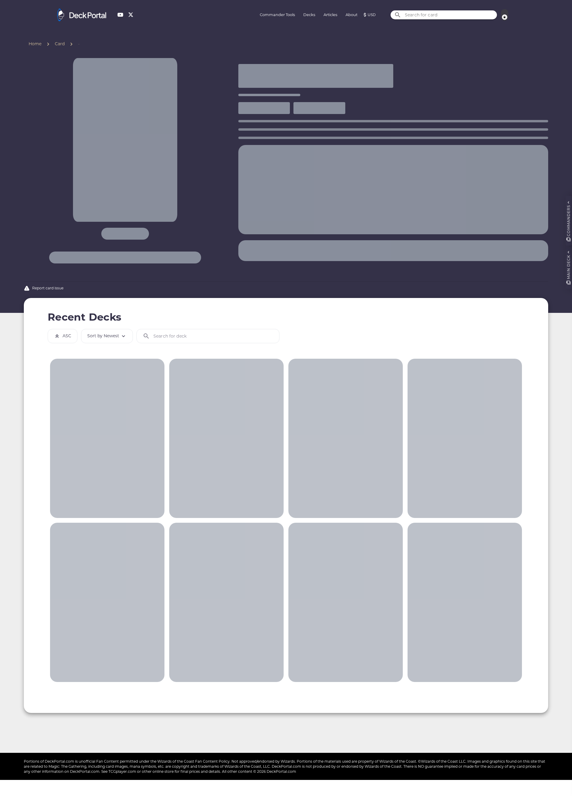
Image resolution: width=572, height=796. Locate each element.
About (352, 15)
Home (35, 43)
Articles (330, 15)
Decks (309, 15)
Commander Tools (277, 15)
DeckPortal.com (59, 761)
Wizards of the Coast (175, 761)
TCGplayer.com (122, 771)
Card (60, 43)
